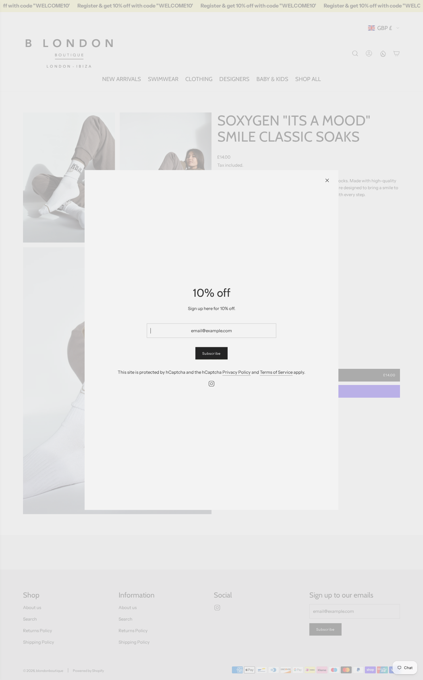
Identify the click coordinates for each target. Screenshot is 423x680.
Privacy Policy (236, 372)
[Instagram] (211, 384)
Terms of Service (276, 372)
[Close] (327, 180)
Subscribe (211, 353)
